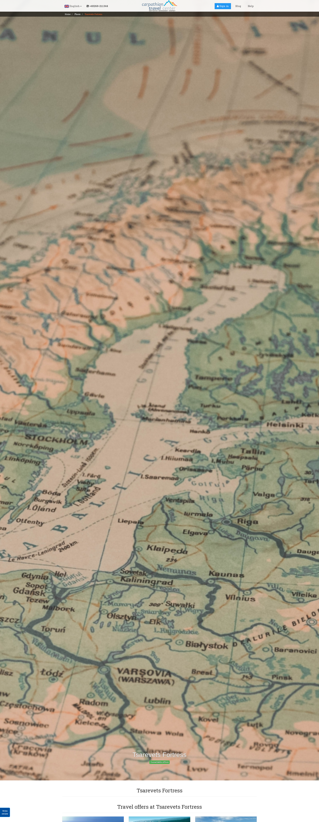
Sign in (224, 6)
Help (251, 6)
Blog (238, 6)
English (74, 6)
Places (77, 14)
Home (67, 14)
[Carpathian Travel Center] (159, 6)
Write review (5, 812)
